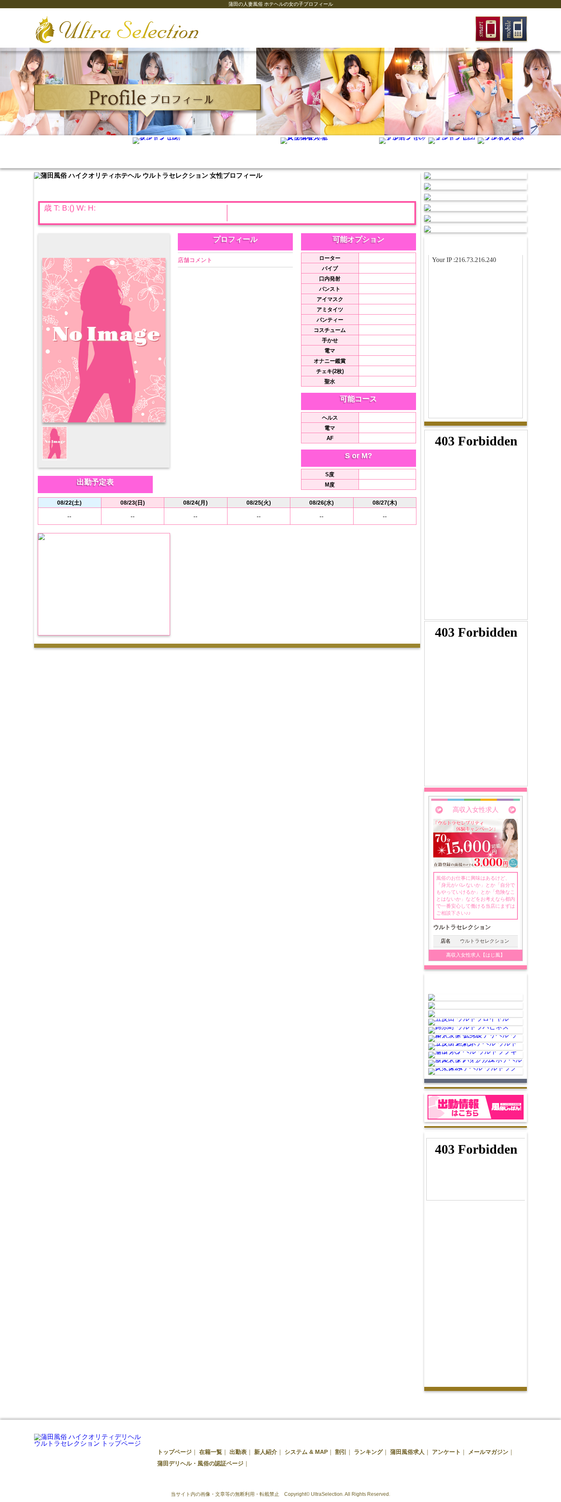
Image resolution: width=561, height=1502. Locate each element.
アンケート (446, 1452)
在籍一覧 (210, 1452)
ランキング (368, 1452)
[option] (32, 91)
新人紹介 (265, 1452)
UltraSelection (327, 1494)
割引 (341, 1452)
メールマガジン (488, 1452)
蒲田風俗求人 (407, 1452)
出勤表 (238, 1452)
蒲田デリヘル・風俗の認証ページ (200, 1463)
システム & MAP (306, 1452)
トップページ (174, 1452)
